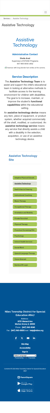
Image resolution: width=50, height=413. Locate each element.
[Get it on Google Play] (25, 383)
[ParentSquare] (25, 377)
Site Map (25, 344)
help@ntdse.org (36, 330)
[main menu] (45, 12)
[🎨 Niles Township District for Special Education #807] (25, 6)
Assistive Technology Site (23, 158)
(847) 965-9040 (28, 327)
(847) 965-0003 (17, 330)
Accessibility (25, 348)
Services (6, 18)
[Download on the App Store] (25, 390)
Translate (31, 358)
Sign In (25, 352)
